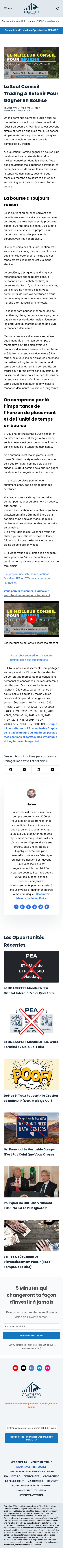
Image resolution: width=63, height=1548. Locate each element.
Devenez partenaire (31, 1495)
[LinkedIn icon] (22, 906)
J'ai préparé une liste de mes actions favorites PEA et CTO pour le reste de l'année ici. (27, 578)
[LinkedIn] (38, 769)
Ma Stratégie (35, 1481)
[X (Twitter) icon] (34, 906)
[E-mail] (52, 769)
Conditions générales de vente (31, 1485)
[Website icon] (28, 906)
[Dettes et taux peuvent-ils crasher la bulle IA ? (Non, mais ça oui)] (31, 1074)
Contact (52, 1481)
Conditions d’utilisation (31, 1490)
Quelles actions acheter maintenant (31, 1471)
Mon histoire (12, 1476)
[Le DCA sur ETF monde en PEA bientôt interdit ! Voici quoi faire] (31, 967)
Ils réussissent (14, 1481)
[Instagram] (47, 1368)
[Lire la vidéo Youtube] (31, 619)
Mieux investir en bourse (18, 110)
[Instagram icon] (40, 906)
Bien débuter (31, 1476)
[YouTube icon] (46, 906)
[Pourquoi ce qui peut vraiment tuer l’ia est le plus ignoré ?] (31, 1182)
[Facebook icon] (16, 906)
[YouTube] (15, 1368)
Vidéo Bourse (51, 1476)
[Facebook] (11, 769)
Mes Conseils (19, 1462)
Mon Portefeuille (41, 1462)
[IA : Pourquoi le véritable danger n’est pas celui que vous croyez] (31, 1128)
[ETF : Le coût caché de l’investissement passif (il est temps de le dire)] (31, 1235)
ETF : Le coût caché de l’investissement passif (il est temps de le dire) (27, 1262)
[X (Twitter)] (24, 769)
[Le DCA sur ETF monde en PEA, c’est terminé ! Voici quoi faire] (31, 1020)
